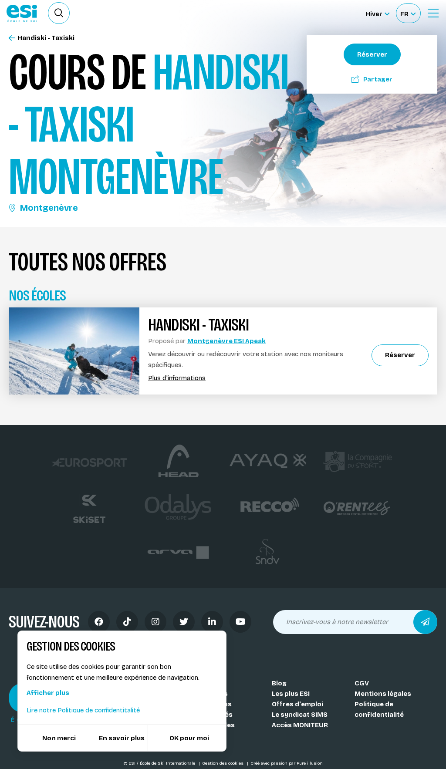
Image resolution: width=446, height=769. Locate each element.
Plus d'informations (177, 378)
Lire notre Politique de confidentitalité (83, 710)
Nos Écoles (207, 683)
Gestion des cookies (223, 763)
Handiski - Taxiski (45, 38)
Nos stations (210, 704)
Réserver (372, 54)
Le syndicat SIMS (300, 714)
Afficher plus (48, 693)
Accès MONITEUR (300, 725)
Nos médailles (212, 725)
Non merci (59, 738)
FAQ (195, 735)
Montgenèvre (49, 207)
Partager (377, 79)
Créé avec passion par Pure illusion (286, 763)
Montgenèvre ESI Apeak (226, 341)
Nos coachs (208, 694)
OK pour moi (189, 738)
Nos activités (211, 714)
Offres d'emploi (297, 704)
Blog (279, 683)
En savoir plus (122, 738)
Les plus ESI (291, 694)
